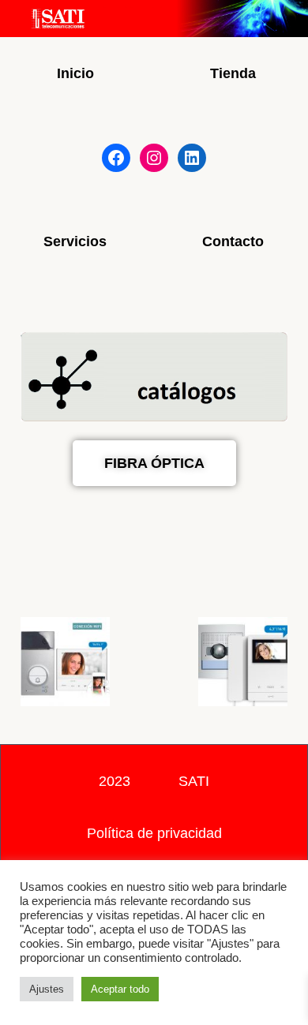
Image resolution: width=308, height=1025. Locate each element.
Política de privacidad (154, 833)
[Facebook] (116, 158)
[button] (35, 665)
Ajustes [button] (46, 989)
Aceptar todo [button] (120, 989)
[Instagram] (154, 158)
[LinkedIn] (192, 158)
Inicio (75, 73)
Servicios (75, 241)
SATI (193, 781)
